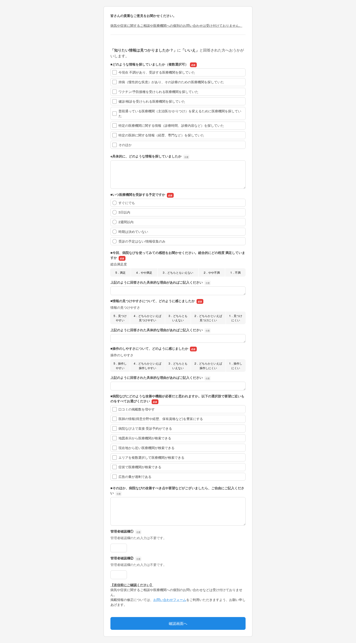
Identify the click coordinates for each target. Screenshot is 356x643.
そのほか (125, 144)
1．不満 (235, 272)
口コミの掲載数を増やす (136, 409)
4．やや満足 (144, 272)
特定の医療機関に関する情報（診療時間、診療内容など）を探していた (171, 125)
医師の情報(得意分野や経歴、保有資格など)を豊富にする (160, 418)
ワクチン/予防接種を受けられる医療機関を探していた (158, 91)
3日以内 (124, 212)
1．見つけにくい (235, 317)
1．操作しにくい (235, 365)
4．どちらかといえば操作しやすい (147, 365)
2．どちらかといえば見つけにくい (208, 317)
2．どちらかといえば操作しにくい (208, 365)
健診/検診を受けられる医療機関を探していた (151, 101)
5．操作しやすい (120, 365)
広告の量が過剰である (134, 476)
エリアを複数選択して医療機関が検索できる (151, 457)
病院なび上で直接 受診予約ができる (145, 428)
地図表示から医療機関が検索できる (144, 438)
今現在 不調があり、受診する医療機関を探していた (156, 72)
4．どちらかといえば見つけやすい (147, 317)
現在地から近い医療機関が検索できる (146, 447)
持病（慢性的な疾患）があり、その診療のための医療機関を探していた (171, 82)
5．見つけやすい (120, 317)
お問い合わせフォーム (169, 599)
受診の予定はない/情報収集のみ (141, 241)
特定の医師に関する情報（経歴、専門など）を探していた (161, 135)
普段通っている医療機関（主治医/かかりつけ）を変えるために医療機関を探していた (179, 113)
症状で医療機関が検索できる (139, 467)
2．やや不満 (212, 272)
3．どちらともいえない (178, 272)
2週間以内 (126, 221)
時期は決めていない (133, 231)
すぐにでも (126, 202)
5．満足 (120, 272)
